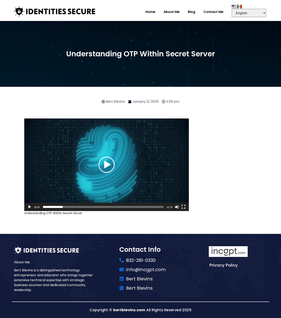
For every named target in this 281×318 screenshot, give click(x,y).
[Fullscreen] (183, 207)
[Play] (30, 207)
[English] (234, 6)
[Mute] (177, 207)
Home (150, 11)
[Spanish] (239, 6)
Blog (191, 11)
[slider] (103, 207)
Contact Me (213, 11)
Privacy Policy (223, 265)
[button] (106, 165)
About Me (172, 11)
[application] (106, 164)
